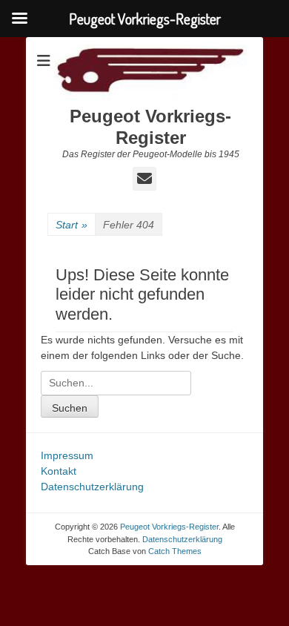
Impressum (67, 455)
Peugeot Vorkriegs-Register (150, 127)
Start (71, 225)
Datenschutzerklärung (92, 486)
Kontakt (58, 471)
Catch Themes (175, 551)
